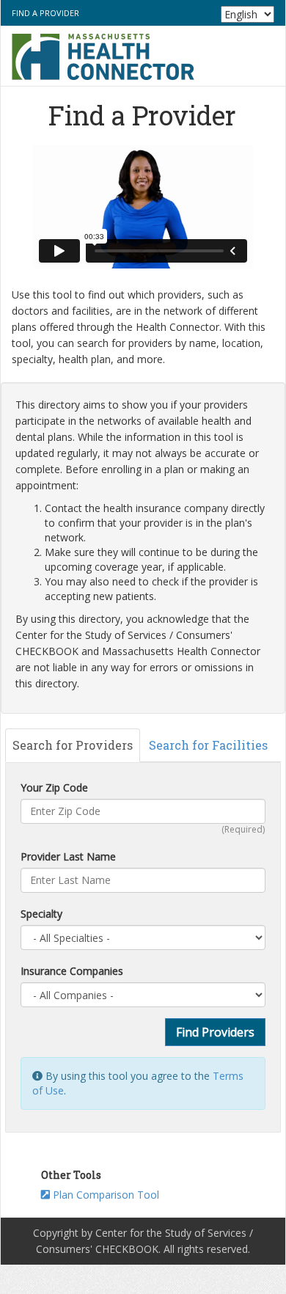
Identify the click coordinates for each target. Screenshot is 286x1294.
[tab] (72, 745)
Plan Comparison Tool (104, 1195)
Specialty (41, 914)
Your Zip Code (54, 787)
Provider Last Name (68, 856)
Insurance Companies (72, 971)
